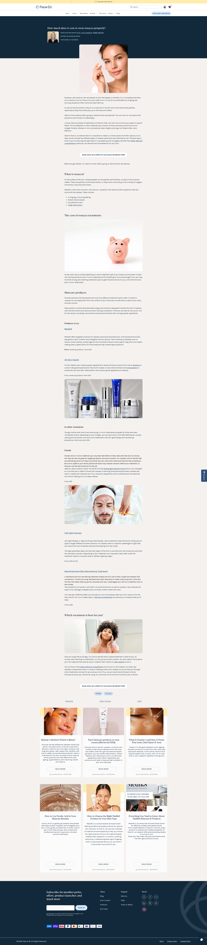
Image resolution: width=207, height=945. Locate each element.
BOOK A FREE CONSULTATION (161, 13)
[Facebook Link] (150, 897)
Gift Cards (102, 13)
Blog (118, 13)
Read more (60, 769)
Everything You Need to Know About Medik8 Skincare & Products (147, 817)
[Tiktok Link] (156, 903)
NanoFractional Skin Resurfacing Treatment (86, 571)
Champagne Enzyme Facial (114, 469)
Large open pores (75, 205)
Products (103, 905)
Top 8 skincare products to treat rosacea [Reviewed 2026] (103, 741)
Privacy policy (172, 941)
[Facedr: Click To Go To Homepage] (44, 7)
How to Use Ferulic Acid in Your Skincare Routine (60, 817)
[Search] (131, 7)
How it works (105, 900)
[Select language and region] (144, 909)
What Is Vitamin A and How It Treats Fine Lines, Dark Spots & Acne (146, 741)
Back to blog (105, 701)
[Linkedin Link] (144, 903)
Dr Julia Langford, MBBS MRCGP (91, 33)
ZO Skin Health (71, 360)
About (110, 13)
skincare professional (103, 597)
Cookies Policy (185, 941)
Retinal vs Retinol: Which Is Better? (58, 739)
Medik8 (68, 329)
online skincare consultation (91, 667)
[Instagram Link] (144, 897)
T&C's (162, 941)
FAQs (123, 900)
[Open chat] (201, 939)
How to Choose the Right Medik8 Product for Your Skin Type (103, 817)
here (92, 118)
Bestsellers (84, 13)
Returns (124, 896)
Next (139, 701)
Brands (92, 13)
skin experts (119, 662)
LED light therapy (73, 533)
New (67, 13)
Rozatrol (136, 365)
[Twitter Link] (150, 903)
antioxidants (132, 368)
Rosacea (108, 693)
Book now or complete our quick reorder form (103, 155)
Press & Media (127, 905)
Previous (69, 701)
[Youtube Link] (156, 897)
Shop (74, 13)
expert (117, 141)
